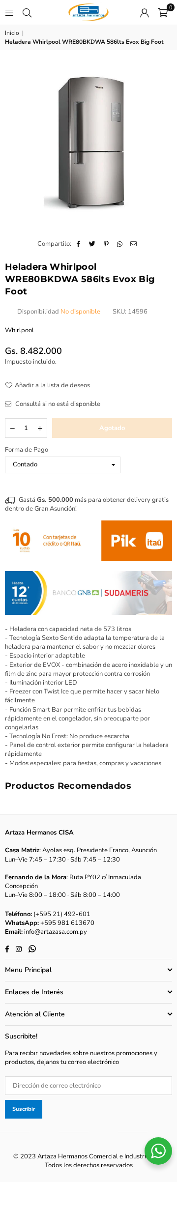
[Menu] (9, 12)
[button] (162, 12)
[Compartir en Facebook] (79, 243)
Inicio (12, 33)
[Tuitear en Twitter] (92, 243)
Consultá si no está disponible (57, 404)
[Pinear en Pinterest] (106, 243)
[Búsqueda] (27, 12)
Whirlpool (19, 330)
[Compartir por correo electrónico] (134, 243)
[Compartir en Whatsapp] (120, 243)
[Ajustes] (144, 12)
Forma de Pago (26, 449)
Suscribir (23, 1109)
